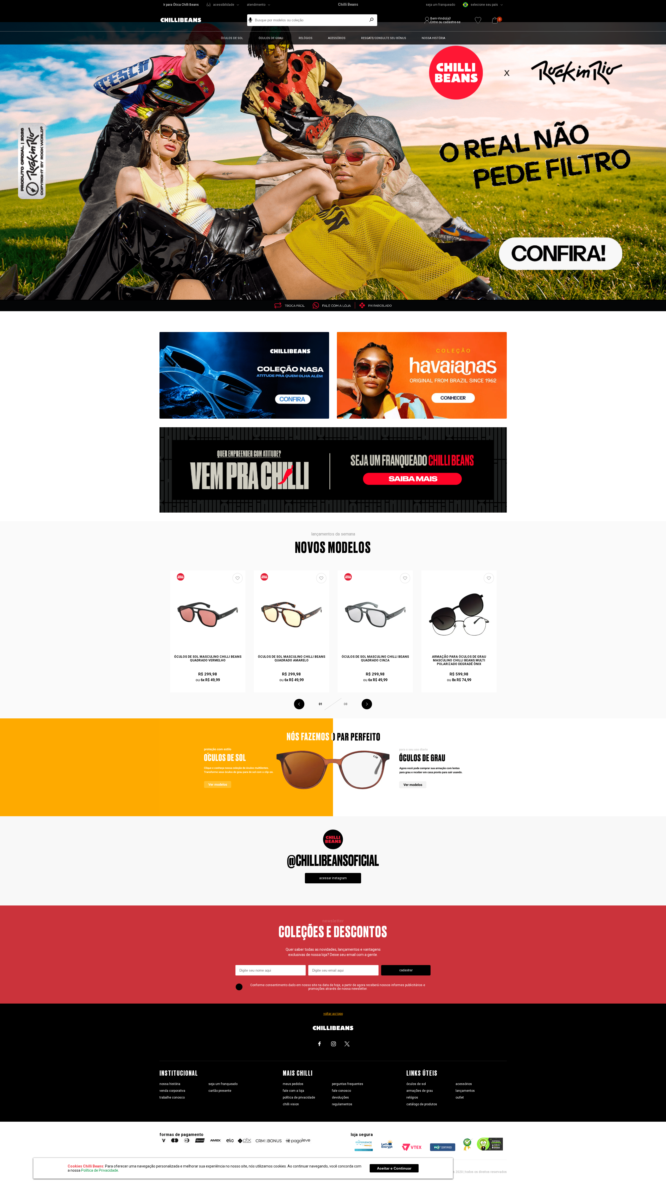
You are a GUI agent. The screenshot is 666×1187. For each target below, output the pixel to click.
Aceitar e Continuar (394, 1168)
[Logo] (184, 20)
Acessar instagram (333, 878)
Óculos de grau (271, 38)
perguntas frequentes (347, 1084)
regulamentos (342, 1104)
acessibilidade (223, 5)
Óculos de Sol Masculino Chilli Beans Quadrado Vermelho (207, 658)
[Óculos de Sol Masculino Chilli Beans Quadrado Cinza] (375, 614)
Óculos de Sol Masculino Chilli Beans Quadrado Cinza (375, 658)
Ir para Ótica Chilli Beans (181, 5)
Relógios (305, 38)
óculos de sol (416, 1084)
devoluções (340, 1097)
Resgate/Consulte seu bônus (383, 38)
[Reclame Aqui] (466, 1150)
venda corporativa (172, 1091)
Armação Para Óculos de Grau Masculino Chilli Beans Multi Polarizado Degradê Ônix (459, 660)
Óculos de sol (232, 38)
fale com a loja (293, 1091)
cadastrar (406, 970)
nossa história (169, 1084)
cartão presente (219, 1091)
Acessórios (336, 38)
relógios (412, 1097)
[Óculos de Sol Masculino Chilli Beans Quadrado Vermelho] (208, 614)
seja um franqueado (440, 5)
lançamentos (465, 1091)
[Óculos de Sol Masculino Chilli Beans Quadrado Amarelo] (291, 614)
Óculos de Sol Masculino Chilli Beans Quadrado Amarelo (291, 658)
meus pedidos (293, 1084)
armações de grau (419, 1091)
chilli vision (291, 1104)
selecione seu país (484, 5)
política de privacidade (299, 1097)
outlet (460, 1097)
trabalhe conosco (172, 1097)
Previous (299, 704)
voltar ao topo (333, 1014)
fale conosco (341, 1091)
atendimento (256, 5)
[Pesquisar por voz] (250, 20)
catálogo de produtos (421, 1104)
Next (367, 704)
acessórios (464, 1084)
